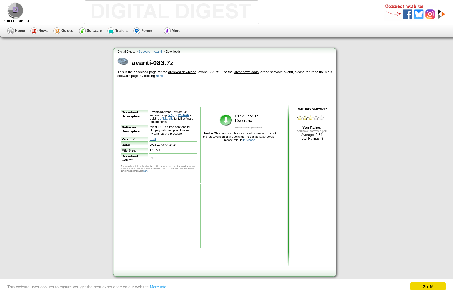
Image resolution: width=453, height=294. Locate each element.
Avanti (158, 51)
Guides (66, 31)
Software (94, 31)
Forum (146, 31)
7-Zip (171, 115)
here (159, 76)
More (175, 31)
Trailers (121, 31)
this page (249, 140)
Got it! (428, 286)
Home (19, 31)
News (43, 31)
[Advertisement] (225, 91)
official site (166, 118)
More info (158, 287)
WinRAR (183, 115)
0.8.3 (153, 139)
